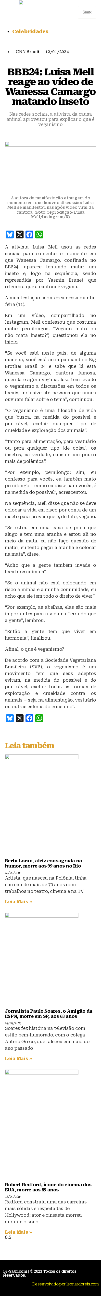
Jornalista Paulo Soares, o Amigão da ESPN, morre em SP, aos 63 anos (48, 1013)
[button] (87, 3)
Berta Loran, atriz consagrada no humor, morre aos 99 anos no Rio (43, 863)
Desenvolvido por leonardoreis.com (65, 1284)
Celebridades (30, 31)
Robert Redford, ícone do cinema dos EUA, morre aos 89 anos (48, 1187)
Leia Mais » (18, 901)
